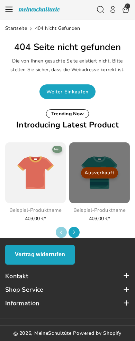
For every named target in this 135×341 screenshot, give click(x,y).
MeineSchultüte (53, 333)
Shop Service (24, 290)
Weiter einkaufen (67, 92)
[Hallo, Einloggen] (113, 9)
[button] (11, 9)
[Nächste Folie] (74, 232)
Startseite (16, 28)
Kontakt (16, 276)
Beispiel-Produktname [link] (35, 210)
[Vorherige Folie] (61, 232)
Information (22, 303)
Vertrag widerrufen (40, 254)
